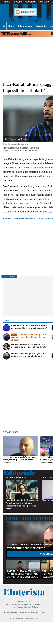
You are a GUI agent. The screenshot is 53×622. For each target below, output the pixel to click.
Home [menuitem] (11, 26)
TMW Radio (43, 2)
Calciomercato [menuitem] (25, 26)
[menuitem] (3, 26)
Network (17, 2)
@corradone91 (32, 150)
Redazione (30, 2)
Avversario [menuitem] (40, 26)
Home (7, 2)
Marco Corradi (12, 150)
